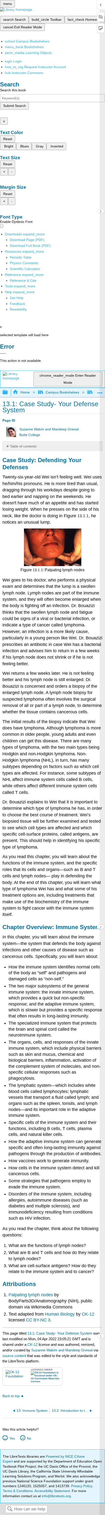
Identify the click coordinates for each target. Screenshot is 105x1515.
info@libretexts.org (56, 1496)
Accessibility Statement (52, 1491)
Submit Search (14, 106)
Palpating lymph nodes (31, 1294)
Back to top (11, 1396)
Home (25, 392)
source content (14, 1356)
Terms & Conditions (18, 1491)
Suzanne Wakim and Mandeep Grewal (49, 429)
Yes (12, 1438)
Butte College (29, 435)
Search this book (13, 90)
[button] (17, 304)
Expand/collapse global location (100, 391)
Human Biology (60, 1314)
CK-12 (88, 1314)
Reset (7, 139)
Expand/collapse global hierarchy (8, 392)
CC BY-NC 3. (39, 1320)
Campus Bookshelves (62, 392)
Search (9, 1509)
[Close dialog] (3, 353)
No (29, 1438)
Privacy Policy (81, 1486)
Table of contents (23, 446)
